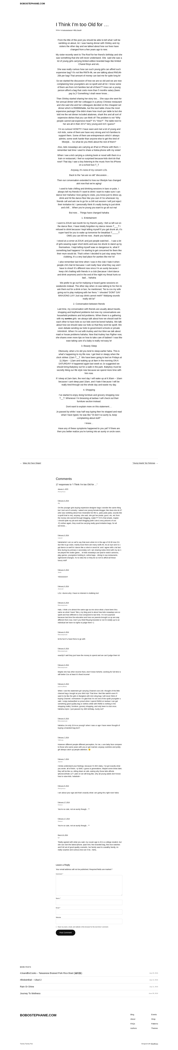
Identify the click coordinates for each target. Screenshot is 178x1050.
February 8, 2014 (63, 786)
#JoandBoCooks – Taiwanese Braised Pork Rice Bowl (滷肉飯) (51, 973)
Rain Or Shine (27, 986)
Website (58, 917)
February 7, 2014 (63, 737)
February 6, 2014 (63, 602)
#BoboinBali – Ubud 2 (31, 980)
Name (58, 898)
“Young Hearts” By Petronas (143, 463)
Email (58, 908)
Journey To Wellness (30, 993)
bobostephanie (67, 30)
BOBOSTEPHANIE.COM (32, 3)
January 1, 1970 (63, 489)
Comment (59, 874)
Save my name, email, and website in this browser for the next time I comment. (83, 927)
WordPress (154, 1044)
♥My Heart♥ (77, 30)
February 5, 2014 (63, 501)
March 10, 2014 (63, 835)
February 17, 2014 (64, 802)
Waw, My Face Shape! (32, 463)
